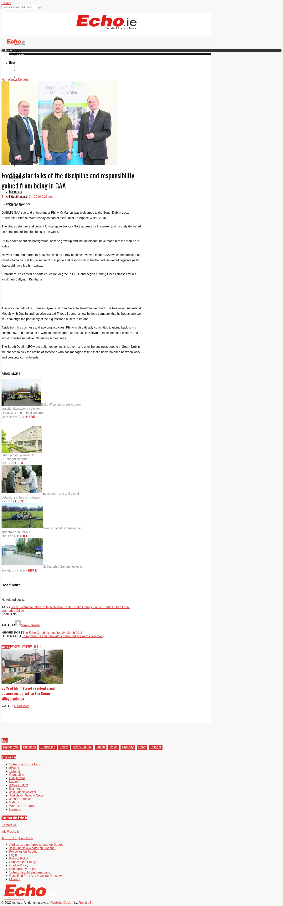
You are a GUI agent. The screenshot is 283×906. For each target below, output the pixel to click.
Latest (64, 747)
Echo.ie (7, 50)
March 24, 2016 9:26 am (36, 196)
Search (6, 3)
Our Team (23, 208)
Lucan (21, 77)
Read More (21, 706)
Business (29, 747)
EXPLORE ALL (26, 646)
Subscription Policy (22, 862)
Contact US (9, 825)
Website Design (62, 902)
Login (21, 55)
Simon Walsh (11, 196)
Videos (6, 647)
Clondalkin (24, 70)
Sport (142, 747)
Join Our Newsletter (22, 792)
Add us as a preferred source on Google (36, 844)
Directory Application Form (35, 200)
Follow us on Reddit (23, 851)
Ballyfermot (24, 73)
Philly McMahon (53, 607)
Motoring (15, 879)
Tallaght (22, 66)
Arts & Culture (82, 747)
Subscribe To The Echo (25, 764)
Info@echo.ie (11, 831)
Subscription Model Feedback (29, 872)
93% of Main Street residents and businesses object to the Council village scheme (28, 693)
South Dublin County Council (83, 607)
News (12, 62)
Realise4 (85, 902)
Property (128, 747)
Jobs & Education (21, 799)
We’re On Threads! (22, 805)
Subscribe (15, 51)
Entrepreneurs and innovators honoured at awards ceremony (63, 636)
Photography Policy (22, 868)
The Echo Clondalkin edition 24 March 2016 (53, 632)
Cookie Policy (18, 865)
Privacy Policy (19, 858)
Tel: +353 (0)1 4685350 (17, 838)
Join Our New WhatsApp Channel (32, 848)
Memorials (15, 191)
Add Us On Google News (26, 795)
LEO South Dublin (29, 165)
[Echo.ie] (106, 26)
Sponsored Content (30, 169)
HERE (30, 416)
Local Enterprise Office (26, 607)
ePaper (22, 58)
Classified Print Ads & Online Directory (35, 875)
